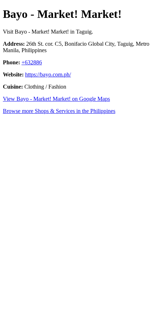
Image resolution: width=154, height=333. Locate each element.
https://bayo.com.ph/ (48, 74)
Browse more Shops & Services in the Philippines (59, 111)
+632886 (31, 62)
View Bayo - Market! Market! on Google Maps (56, 99)
